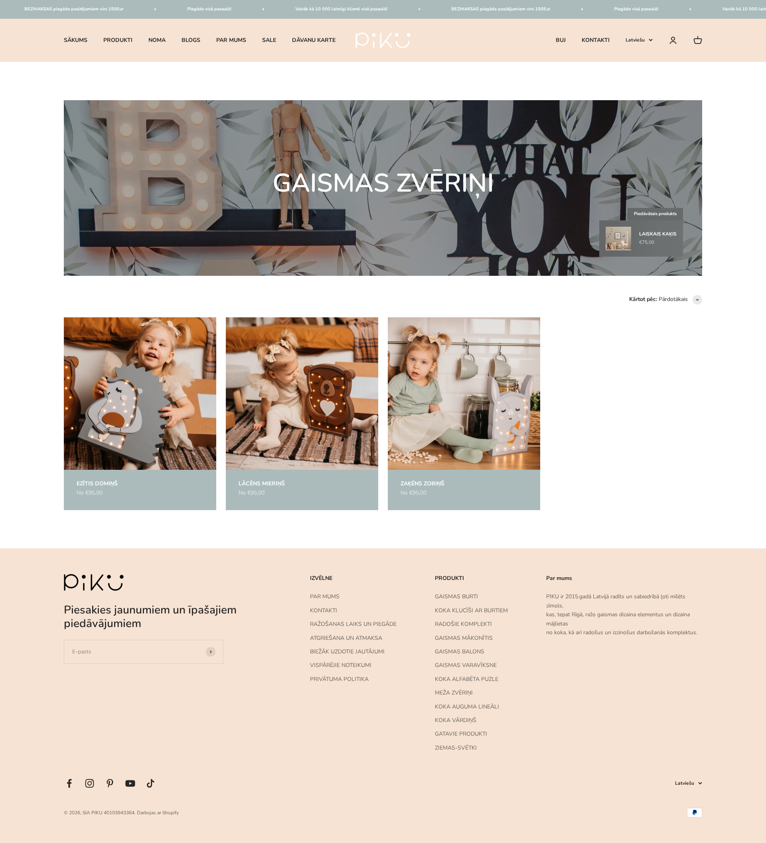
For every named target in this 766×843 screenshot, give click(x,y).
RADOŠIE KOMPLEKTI (463, 624)
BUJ (561, 40)
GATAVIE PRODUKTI (461, 734)
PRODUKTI (117, 40)
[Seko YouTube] (130, 783)
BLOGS (191, 40)
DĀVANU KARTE (314, 40)
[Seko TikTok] (150, 783)
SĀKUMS (75, 40)
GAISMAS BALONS (459, 651)
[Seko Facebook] (69, 783)
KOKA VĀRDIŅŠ (455, 720)
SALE (269, 40)
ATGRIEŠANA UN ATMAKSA (346, 638)
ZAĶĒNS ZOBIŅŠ (422, 483)
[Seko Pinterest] (110, 783)
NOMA (157, 40)
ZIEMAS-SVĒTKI (456, 748)
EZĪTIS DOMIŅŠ (97, 483)
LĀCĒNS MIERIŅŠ (262, 483)
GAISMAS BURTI (456, 596)
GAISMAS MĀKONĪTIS (464, 638)
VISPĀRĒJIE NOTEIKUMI (340, 665)
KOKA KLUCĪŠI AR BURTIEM (471, 610)
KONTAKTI (596, 40)
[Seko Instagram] (89, 783)
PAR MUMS (231, 40)
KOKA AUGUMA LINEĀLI (467, 706)
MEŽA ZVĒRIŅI (454, 693)
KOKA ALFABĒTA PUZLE (466, 679)
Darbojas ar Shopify (158, 812)
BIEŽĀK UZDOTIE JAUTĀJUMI (347, 651)
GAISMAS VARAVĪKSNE (466, 665)
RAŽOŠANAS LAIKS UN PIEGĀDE (353, 624)
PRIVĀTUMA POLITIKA (339, 679)
